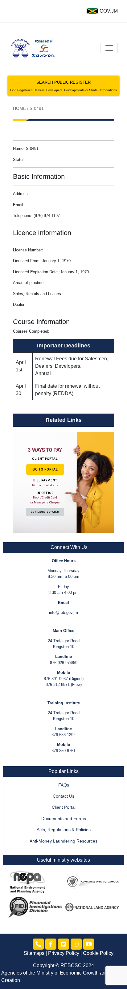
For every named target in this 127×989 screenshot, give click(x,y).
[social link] (38, 944)
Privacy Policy (63, 953)
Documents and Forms (63, 818)
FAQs (63, 785)
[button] (63, 481)
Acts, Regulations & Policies (64, 829)
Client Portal (64, 807)
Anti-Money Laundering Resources (63, 841)
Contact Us (63, 796)
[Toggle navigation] (109, 48)
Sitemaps (34, 953)
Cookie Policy (98, 953)
